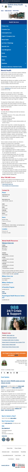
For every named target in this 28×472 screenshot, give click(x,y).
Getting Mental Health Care (7, 184)
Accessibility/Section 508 (8, 455)
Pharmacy (4, 56)
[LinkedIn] (11, 373)
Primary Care (5, 26)
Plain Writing (23, 451)
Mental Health (5, 39)
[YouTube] (8, 373)
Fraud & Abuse (18, 455)
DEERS (16, 355)
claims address (13, 418)
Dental (3, 53)
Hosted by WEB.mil (5, 465)
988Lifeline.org (8, 88)
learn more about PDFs (9, 410)
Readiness (4, 63)
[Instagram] (14, 373)
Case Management (6, 50)
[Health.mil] (8, 439)
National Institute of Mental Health (8, 344)
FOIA (24, 455)
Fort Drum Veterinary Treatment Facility (12, 66)
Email (3, 291)
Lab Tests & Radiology (7, 43)
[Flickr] (17, 373)
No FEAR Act (11, 459)
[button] (5, 2)
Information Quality (5, 451)
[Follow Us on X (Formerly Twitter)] (4, 373)
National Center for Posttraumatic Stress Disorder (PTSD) (13, 342)
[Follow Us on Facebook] (1, 373)
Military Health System (16, 387)
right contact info (8, 423)
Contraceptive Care (7, 33)
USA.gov (17, 459)
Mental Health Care (10, 335)
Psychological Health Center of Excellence (10, 340)
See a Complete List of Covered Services (10, 185)
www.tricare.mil (4, 386)
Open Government (15, 451)
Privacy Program (18, 448)
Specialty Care (5, 46)
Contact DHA (4, 436)
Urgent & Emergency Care (8, 36)
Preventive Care (6, 29)
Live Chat (4, 293)
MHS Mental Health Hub (12, 337)
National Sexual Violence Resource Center (10, 347)
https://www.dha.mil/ (6, 428)
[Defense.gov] (4, 439)
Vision (3, 60)
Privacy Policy (10, 448)
